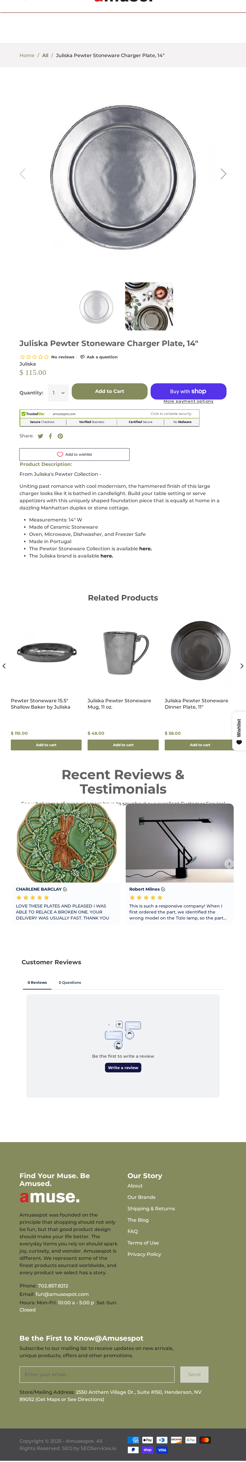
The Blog (138, 1220)
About (135, 1186)
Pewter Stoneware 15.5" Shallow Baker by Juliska (40, 704)
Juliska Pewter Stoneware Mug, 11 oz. (119, 704)
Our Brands (141, 1197)
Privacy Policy (144, 1254)
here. (145, 549)
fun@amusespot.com (62, 1294)
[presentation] (4, 666)
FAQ (133, 1231)
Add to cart (46, 745)
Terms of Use (143, 1243)
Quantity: (31, 393)
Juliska (28, 364)
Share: (26, 436)
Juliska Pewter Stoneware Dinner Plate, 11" (196, 704)
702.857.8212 (53, 1286)
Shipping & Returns (151, 1208)
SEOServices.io (98, 1448)
